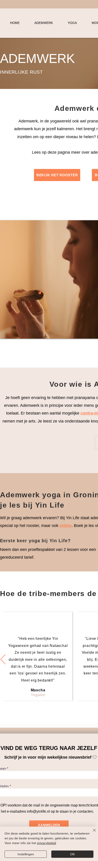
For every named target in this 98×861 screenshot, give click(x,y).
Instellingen (26, 854)
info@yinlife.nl (38, 811)
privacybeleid (46, 843)
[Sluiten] (91, 832)
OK (72, 854)
